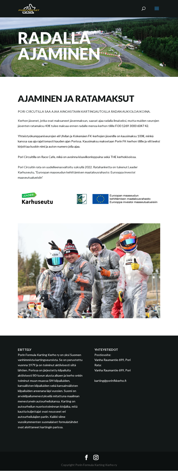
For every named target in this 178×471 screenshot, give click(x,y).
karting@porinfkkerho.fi (110, 380)
